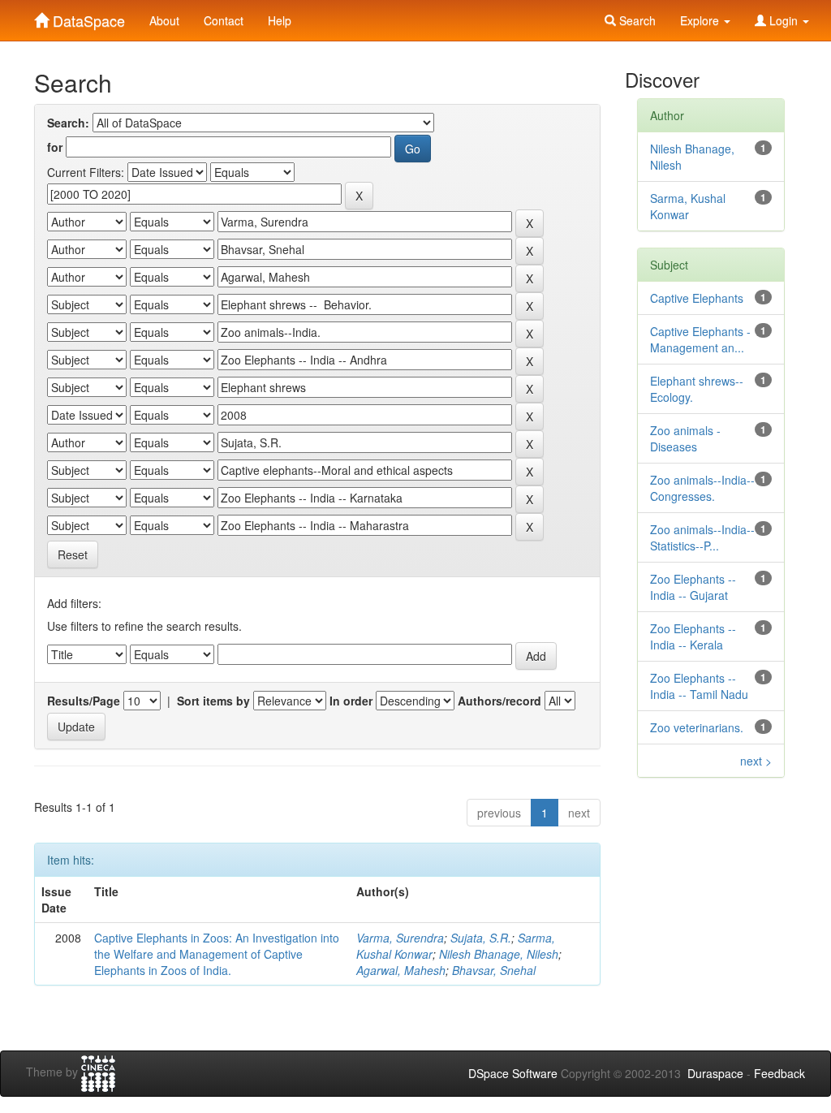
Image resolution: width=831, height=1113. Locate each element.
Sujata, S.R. (480, 938)
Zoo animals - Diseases (685, 438)
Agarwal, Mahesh (401, 970)
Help (279, 20)
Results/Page (83, 700)
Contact (223, 20)
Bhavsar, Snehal (494, 970)
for (54, 147)
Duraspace (715, 1073)
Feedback (779, 1073)
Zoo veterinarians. (696, 727)
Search (636, 20)
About (164, 20)
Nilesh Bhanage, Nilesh (498, 954)
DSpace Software (513, 1073)
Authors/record (499, 700)
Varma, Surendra (400, 938)
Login (783, 20)
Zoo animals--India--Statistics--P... (702, 537)
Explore (701, 20)
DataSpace (87, 17)
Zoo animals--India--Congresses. (702, 488)
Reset (73, 554)
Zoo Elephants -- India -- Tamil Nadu (699, 686)
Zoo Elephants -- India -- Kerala (693, 636)
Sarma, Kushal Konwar (688, 206)
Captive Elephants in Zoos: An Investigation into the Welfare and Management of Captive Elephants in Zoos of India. (216, 954)
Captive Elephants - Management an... (700, 339)
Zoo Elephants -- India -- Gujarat (693, 587)
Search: (68, 122)
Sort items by (213, 700)
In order (350, 700)
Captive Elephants (696, 298)
